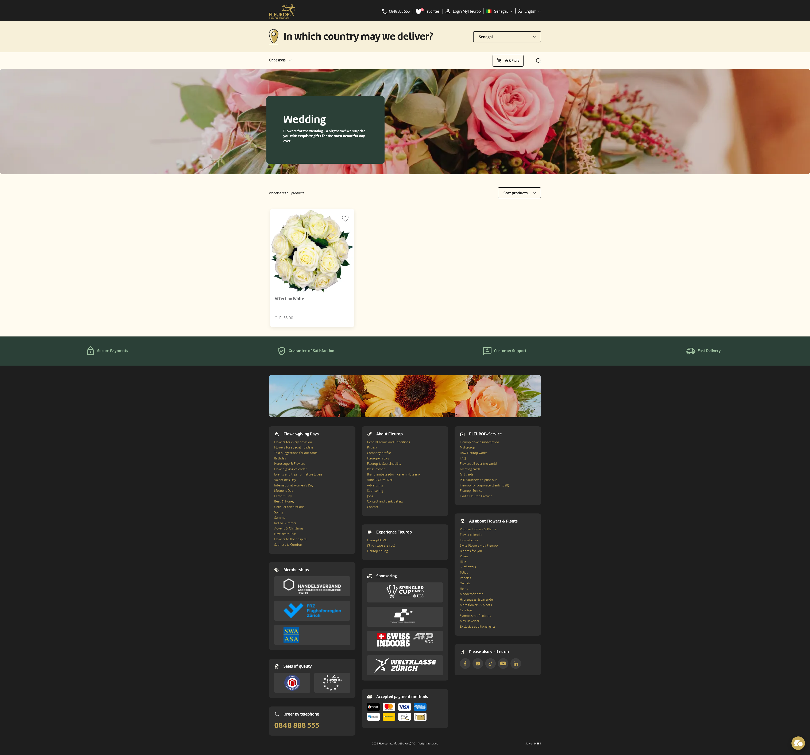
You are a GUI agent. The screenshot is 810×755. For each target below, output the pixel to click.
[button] (280, 60)
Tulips (464, 572)
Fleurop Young (377, 551)
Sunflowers (468, 567)
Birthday (280, 458)
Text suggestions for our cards (295, 453)
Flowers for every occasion (293, 442)
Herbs (464, 589)
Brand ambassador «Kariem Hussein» (393, 474)
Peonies (465, 578)
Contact (372, 507)
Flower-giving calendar (290, 469)
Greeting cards (470, 469)
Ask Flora (512, 60)
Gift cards (467, 474)
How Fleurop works (473, 453)
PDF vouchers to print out (478, 480)
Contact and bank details (385, 501)
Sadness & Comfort (288, 545)
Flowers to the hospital (290, 539)
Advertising (375, 485)
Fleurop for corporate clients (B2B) (484, 485)
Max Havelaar (469, 621)
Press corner (376, 469)
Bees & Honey (284, 501)
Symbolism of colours (475, 616)
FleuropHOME (377, 540)
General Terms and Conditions (388, 442)
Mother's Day (283, 491)
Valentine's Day (285, 480)
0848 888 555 (296, 725)
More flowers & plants (476, 605)
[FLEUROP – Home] (282, 11)
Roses (464, 556)
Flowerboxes (469, 540)
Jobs (370, 496)
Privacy (372, 447)
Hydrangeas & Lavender (477, 599)
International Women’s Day (293, 485)
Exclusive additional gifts (477, 626)
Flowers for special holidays (293, 447)
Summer (280, 518)
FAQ (463, 458)
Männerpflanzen (471, 594)
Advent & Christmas (288, 528)
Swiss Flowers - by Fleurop (479, 545)
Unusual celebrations (289, 507)
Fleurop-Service (471, 491)
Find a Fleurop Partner (476, 496)
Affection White (289, 298)
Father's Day (283, 496)
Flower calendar (471, 535)
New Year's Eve (285, 534)
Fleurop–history (378, 458)
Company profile (379, 453)
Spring (278, 512)
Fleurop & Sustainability (384, 464)
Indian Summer (285, 523)
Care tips (466, 610)
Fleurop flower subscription (479, 442)
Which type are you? (381, 545)
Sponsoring (375, 491)
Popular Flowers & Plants (478, 529)
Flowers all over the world (478, 464)
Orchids (465, 583)
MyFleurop (467, 447)
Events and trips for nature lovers (298, 474)
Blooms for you (471, 551)
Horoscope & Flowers (289, 464)
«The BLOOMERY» (380, 480)
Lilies (463, 562)
